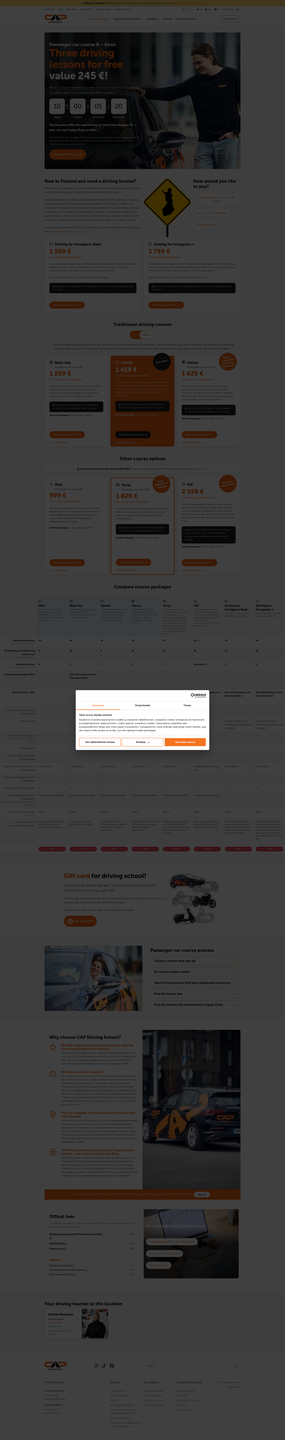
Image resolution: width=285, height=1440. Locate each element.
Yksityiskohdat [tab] (142, 705)
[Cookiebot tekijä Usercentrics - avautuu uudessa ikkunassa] (193, 695)
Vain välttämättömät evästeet (100, 742)
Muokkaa (140, 742)
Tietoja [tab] (187, 705)
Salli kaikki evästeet (185, 742)
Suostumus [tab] (98, 705)
